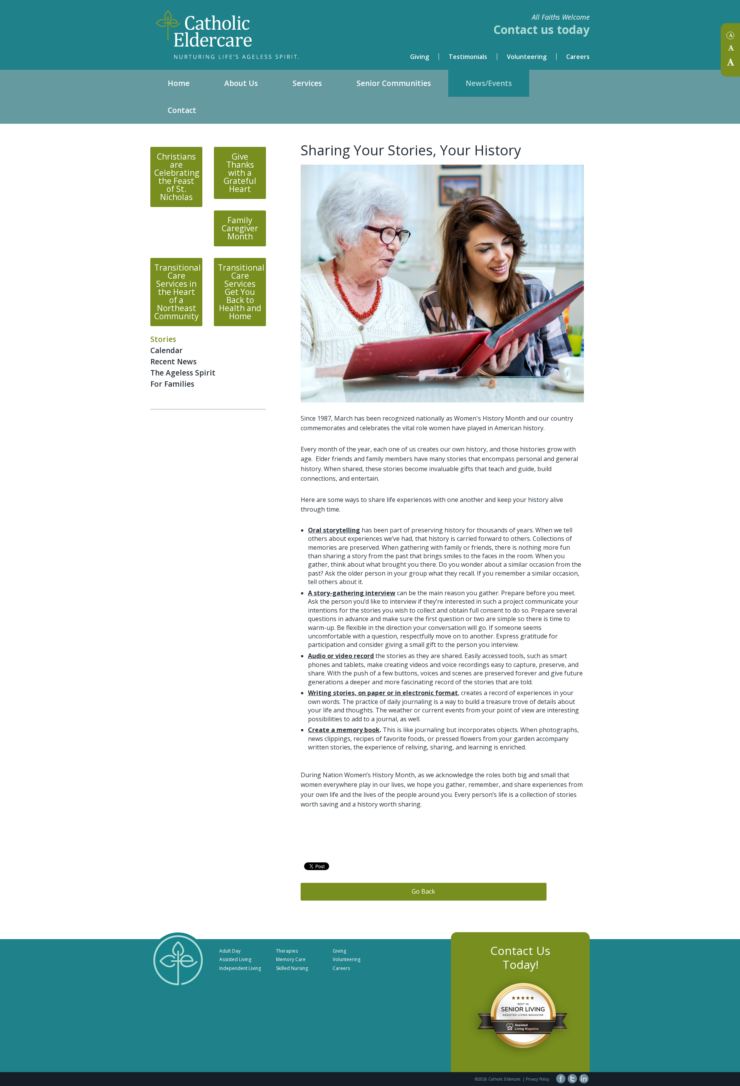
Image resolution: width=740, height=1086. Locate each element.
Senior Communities (394, 83)
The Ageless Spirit (182, 373)
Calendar (166, 350)
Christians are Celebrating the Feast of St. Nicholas (176, 176)
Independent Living (240, 968)
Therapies (287, 951)
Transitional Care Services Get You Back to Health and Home (241, 292)
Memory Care (291, 959)
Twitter (572, 1078)
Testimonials (468, 56)
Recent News (173, 362)
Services (307, 83)
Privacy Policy (537, 1079)
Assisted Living (235, 959)
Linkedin (584, 1078)
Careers (578, 56)
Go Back (423, 891)
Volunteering (527, 56)
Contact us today (541, 29)
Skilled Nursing (292, 968)
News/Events (489, 83)
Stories (163, 339)
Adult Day (229, 951)
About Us (241, 83)
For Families (172, 384)
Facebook (560, 1078)
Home (179, 83)
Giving (419, 56)
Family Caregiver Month (240, 228)
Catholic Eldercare (260, 28)
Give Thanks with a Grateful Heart (240, 172)
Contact (182, 110)
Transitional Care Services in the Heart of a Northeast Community (177, 292)
